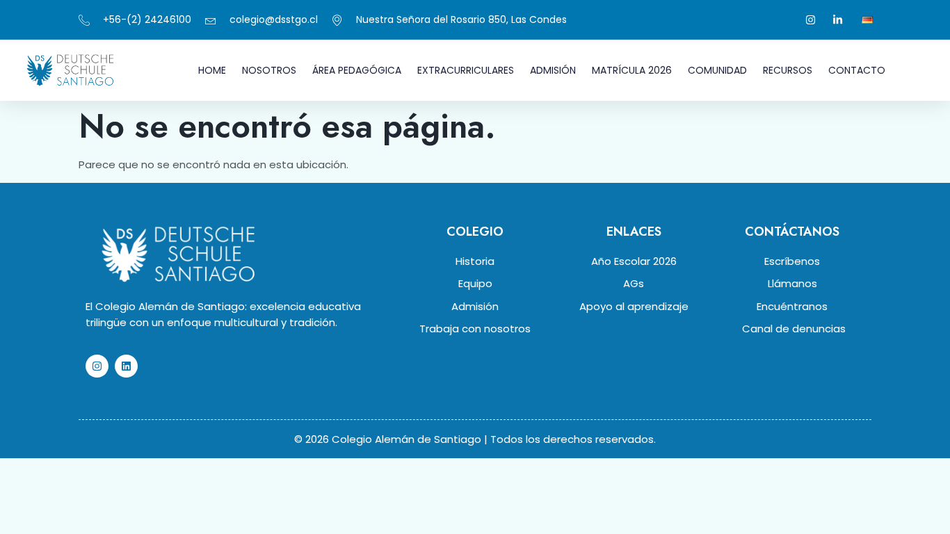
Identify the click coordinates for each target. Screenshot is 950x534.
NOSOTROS (269, 70)
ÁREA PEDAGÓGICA (356, 70)
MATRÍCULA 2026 (632, 70)
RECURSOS (787, 70)
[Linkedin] (126, 366)
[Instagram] (97, 366)
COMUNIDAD (717, 70)
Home (212, 70)
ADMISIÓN (553, 70)
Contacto (856, 70)
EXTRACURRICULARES (465, 70)
